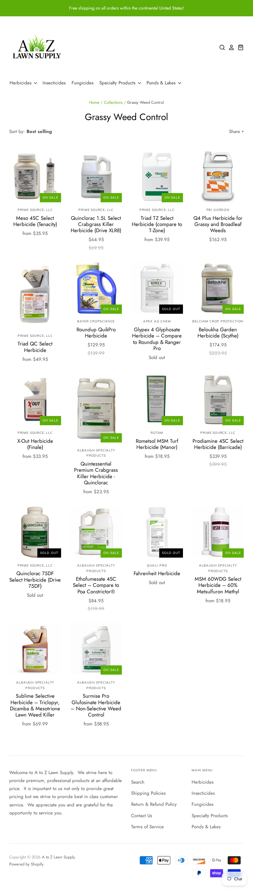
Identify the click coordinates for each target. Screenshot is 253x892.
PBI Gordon (218, 210)
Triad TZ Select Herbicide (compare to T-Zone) (157, 224)
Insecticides (54, 82)
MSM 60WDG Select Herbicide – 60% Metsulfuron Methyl (218, 585)
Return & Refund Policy (154, 804)
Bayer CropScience (96, 321)
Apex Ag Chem (157, 321)
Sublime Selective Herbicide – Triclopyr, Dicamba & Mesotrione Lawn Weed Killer (35, 705)
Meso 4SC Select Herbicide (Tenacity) (35, 221)
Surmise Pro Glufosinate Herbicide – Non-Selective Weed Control (96, 705)
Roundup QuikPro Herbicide (96, 332)
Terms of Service (147, 826)
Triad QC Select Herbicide (35, 346)
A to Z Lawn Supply (58, 857)
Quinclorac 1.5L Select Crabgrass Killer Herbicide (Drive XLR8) (96, 224)
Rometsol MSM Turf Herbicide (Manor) (157, 444)
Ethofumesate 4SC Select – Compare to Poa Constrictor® (96, 585)
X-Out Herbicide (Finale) (35, 444)
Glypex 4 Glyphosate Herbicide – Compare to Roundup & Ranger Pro (157, 339)
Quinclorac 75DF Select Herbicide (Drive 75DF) (35, 580)
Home (94, 102)
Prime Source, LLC (35, 210)
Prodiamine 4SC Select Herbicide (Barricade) (218, 444)
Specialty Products (118, 82)
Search (137, 782)
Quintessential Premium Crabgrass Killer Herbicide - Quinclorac (96, 473)
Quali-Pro (157, 565)
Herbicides (21, 82)
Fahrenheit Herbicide (157, 573)
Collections (113, 102)
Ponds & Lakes (162, 82)
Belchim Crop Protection (217, 321)
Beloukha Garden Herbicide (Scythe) (217, 332)
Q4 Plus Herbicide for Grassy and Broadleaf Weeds (218, 224)
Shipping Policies (148, 793)
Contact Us (141, 815)
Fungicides (82, 82)
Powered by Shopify (26, 864)
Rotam (157, 433)
